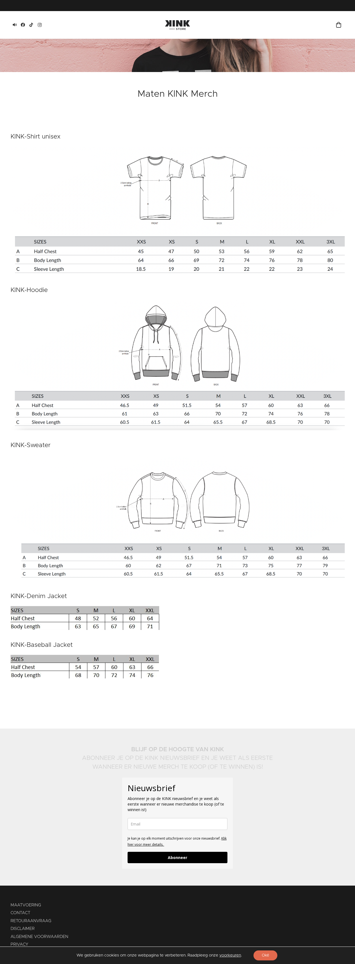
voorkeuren (230, 955)
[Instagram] (40, 25)
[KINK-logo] (177, 25)
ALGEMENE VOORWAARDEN (39, 937)
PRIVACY (19, 944)
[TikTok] (31, 25)
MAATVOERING (26, 905)
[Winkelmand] (339, 25)
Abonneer (177, 857)
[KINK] (15, 25)
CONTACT (20, 913)
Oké (265, 955)
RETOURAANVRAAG (31, 921)
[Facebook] (23, 25)
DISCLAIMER (23, 929)
